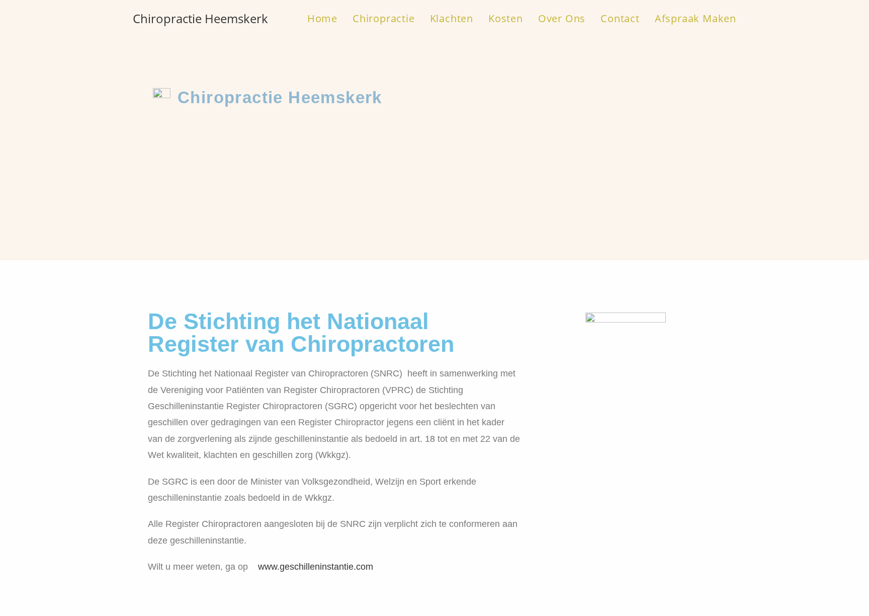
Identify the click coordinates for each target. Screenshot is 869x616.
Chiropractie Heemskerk (200, 18)
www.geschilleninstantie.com (315, 567)
